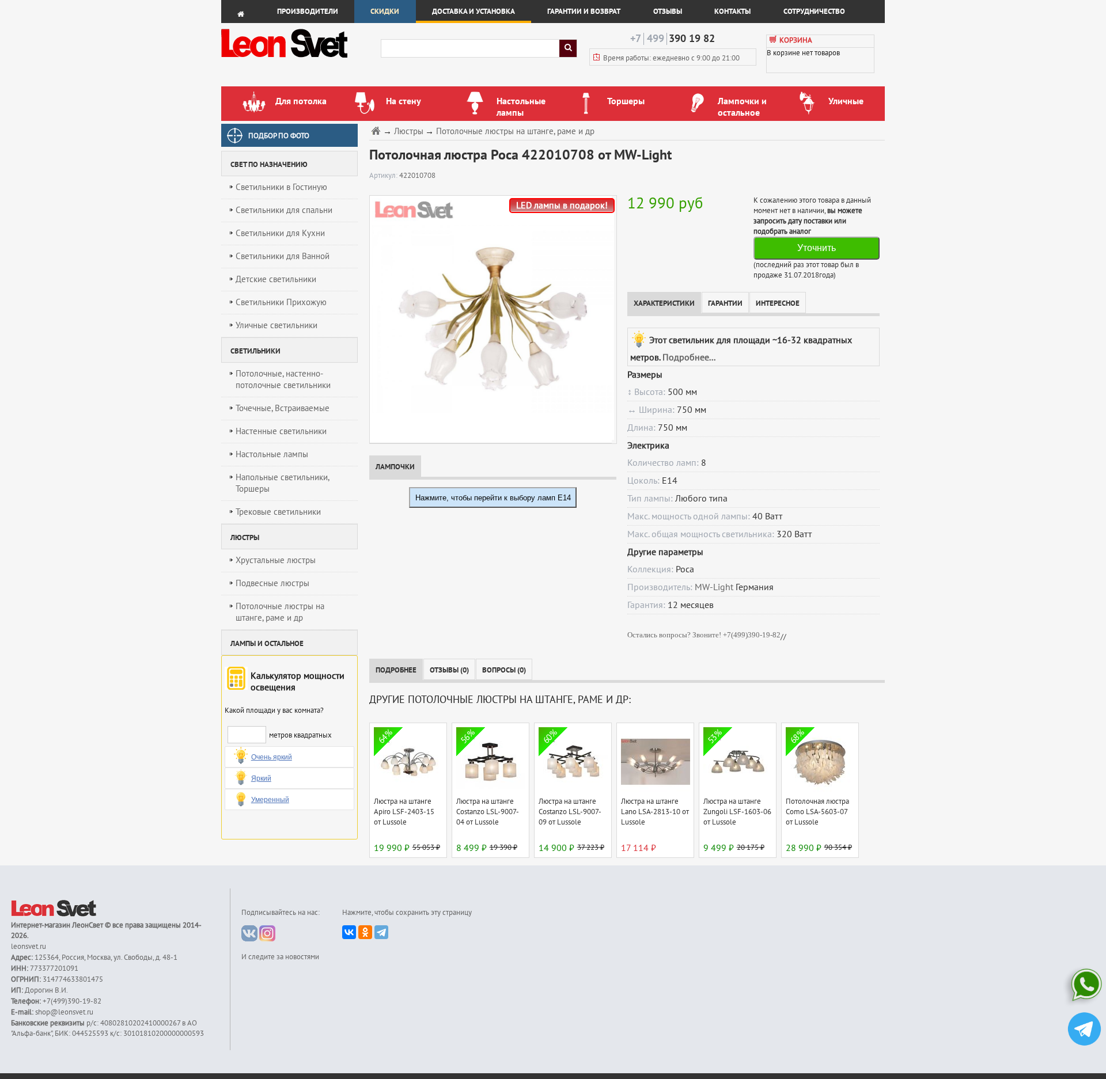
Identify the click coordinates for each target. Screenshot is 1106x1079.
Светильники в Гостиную (281, 187)
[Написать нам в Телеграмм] (1084, 1030)
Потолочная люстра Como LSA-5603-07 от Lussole (817, 812)
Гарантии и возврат (583, 11)
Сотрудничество (814, 11)
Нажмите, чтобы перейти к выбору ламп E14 (493, 497)
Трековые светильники (278, 512)
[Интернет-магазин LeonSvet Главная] (300, 60)
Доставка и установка (473, 11)
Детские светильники (276, 279)
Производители (307, 11)
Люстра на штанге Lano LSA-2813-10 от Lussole (655, 812)
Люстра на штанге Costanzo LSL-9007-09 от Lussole (570, 812)
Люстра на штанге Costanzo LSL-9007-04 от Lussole (487, 812)
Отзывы (667, 11)
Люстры (408, 131)
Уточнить (816, 248)
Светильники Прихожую (281, 302)
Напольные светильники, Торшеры (282, 483)
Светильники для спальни (284, 210)
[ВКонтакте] (349, 932)
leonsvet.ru (28, 946)
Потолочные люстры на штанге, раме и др (280, 612)
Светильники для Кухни (280, 233)
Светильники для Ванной (282, 256)
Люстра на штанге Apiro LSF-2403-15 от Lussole (404, 812)
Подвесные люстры (272, 583)
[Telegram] (381, 932)
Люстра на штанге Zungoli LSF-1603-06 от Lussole (737, 812)
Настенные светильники (281, 431)
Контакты (732, 11)
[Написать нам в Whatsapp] (1084, 987)
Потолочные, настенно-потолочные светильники (283, 379)
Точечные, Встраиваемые (282, 408)
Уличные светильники (276, 325)
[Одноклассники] (365, 932)
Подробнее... (688, 357)
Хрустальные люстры (276, 560)
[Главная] (377, 130)
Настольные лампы (272, 454)
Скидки (384, 11)
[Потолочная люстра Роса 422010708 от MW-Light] (490, 319)
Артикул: (384, 175)
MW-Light (714, 587)
